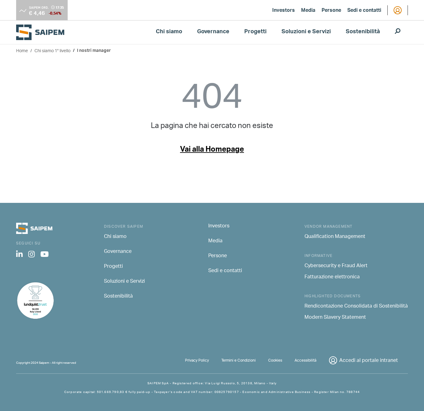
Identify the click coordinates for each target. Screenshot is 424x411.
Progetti (255, 32)
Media (308, 11)
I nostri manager (94, 51)
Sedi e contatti (364, 11)
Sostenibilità (363, 32)
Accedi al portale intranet (368, 361)
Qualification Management (334, 237)
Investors (283, 11)
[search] (397, 32)
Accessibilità (305, 360)
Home (22, 51)
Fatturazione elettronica (332, 277)
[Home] (42, 32)
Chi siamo (169, 32)
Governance (213, 32)
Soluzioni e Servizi (306, 32)
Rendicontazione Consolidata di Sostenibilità (356, 306)
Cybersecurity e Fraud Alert (336, 266)
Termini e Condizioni (238, 360)
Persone (331, 11)
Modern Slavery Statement (335, 318)
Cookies (275, 360)
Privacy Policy (197, 360)
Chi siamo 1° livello (52, 51)
